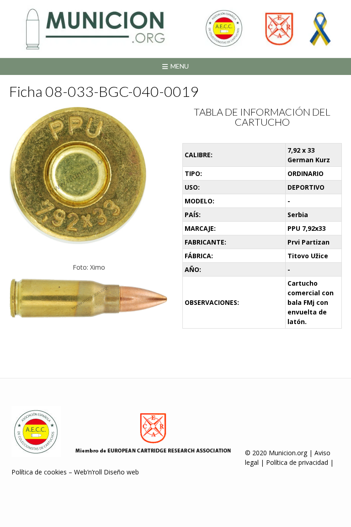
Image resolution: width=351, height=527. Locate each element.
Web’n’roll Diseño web (106, 472)
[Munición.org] (175, 28)
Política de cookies (39, 472)
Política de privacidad (297, 462)
